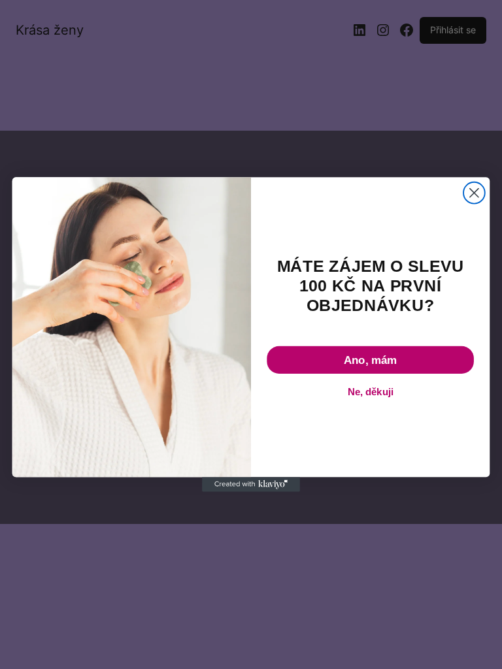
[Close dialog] (474, 193)
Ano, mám (370, 360)
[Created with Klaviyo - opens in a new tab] (251, 484)
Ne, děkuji (370, 392)
